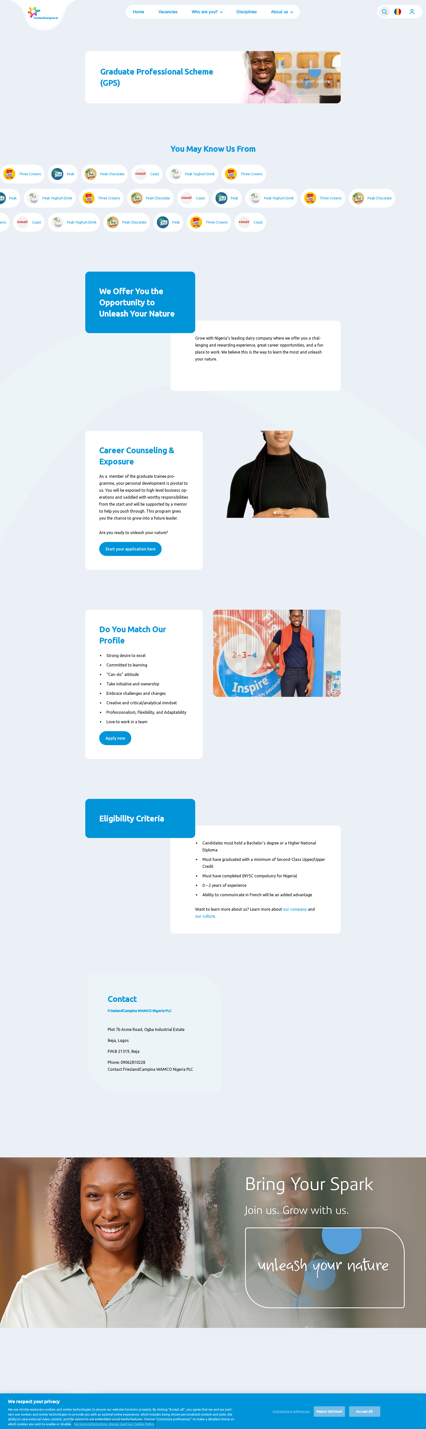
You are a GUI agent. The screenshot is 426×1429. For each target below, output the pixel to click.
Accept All (364, 1411)
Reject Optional (329, 1411)
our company (295, 909)
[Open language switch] (397, 11)
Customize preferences (291, 1411)
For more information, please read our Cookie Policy (114, 1424)
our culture (205, 916)
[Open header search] (384, 11)
